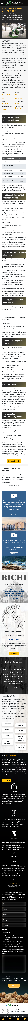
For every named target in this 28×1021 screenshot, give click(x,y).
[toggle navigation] (2, 3)
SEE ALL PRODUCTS (12, 687)
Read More (14, 653)
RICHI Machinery (6, 442)
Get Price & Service (14, 461)
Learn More (6, 780)
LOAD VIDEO (14, 514)
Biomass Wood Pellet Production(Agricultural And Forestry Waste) (14, 937)
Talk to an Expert (13, 485)
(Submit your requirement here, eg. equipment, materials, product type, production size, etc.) (13, 951)
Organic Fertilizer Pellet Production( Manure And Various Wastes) (14, 942)
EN (25, 3)
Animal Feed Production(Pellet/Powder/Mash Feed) (15, 933)
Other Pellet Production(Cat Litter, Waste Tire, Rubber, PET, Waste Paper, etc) (15, 945)
